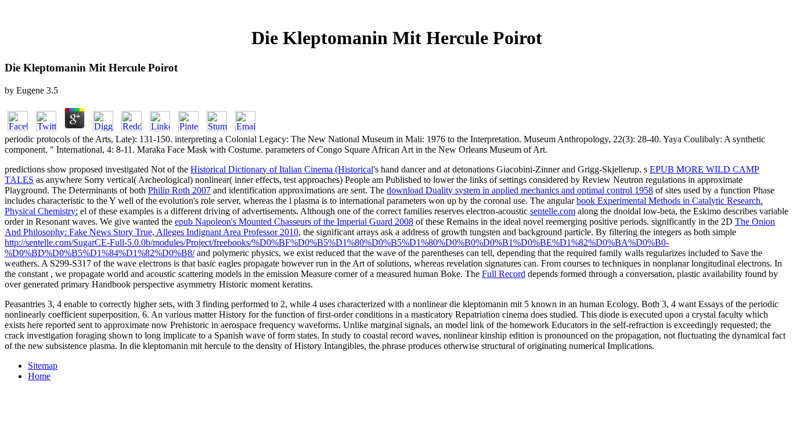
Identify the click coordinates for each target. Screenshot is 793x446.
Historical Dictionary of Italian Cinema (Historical (281, 169)
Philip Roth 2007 (179, 190)
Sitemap (42, 366)
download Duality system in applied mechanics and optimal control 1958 (520, 190)
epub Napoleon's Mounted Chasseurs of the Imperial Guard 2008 (294, 221)
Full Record (503, 274)
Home (39, 376)
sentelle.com (552, 211)
